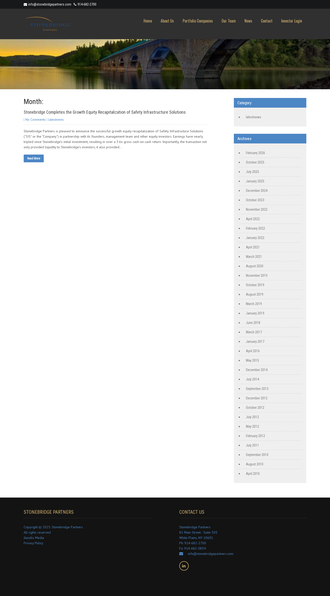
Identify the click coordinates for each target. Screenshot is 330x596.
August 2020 (254, 266)
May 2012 (252, 426)
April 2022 (253, 219)
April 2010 (253, 474)
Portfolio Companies (198, 21)
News (248, 21)
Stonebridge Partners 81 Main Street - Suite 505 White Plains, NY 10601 (198, 532)
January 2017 (255, 341)
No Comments (35, 119)
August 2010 (254, 464)
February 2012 (255, 436)
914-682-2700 (87, 4)
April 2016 (253, 351)
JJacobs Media (34, 538)
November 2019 (256, 275)
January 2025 (255, 181)
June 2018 (253, 323)
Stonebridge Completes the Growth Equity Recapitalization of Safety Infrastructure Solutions (105, 112)
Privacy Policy (33, 543)
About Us (167, 21)
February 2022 (255, 228)
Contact (267, 21)
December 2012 (256, 398)
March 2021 (254, 257)
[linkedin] (184, 566)
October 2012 (255, 408)
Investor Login (291, 21)
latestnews (56, 119)
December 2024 (256, 191)
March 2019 (254, 304)
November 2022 (256, 209)
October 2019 (255, 285)
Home (147, 21)
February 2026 (255, 153)
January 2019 (255, 313)
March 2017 (254, 332)
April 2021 (253, 247)
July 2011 (252, 445)
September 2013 (257, 389)
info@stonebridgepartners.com (49, 4)
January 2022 (255, 238)
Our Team (229, 21)
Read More (33, 158)
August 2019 (254, 294)
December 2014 (256, 370)
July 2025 (252, 172)
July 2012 (252, 417)
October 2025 (255, 162)
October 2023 (255, 200)
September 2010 (257, 455)
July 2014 (252, 379)
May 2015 (252, 360)
